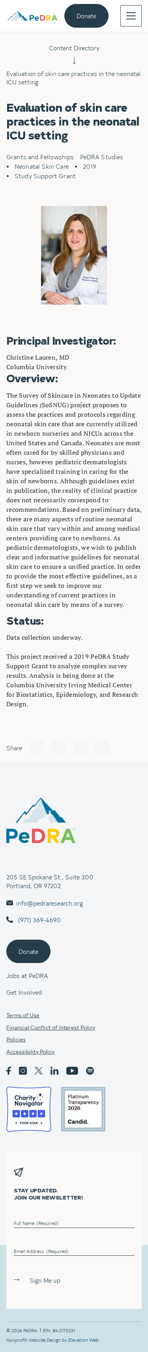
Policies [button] (16, 1039)
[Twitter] (59, 747)
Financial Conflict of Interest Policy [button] (50, 1027)
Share (14, 747)
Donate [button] (28, 951)
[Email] (102, 747)
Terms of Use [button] (22, 1015)
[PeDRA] (32, 16)
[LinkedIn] (80, 747)
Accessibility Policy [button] (30, 1052)
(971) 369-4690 (38, 919)
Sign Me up (45, 1280)
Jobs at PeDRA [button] (27, 975)
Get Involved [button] (24, 992)
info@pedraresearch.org (49, 903)
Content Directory (74, 48)
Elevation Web (83, 1340)
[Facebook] (37, 747)
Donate (86, 15)
